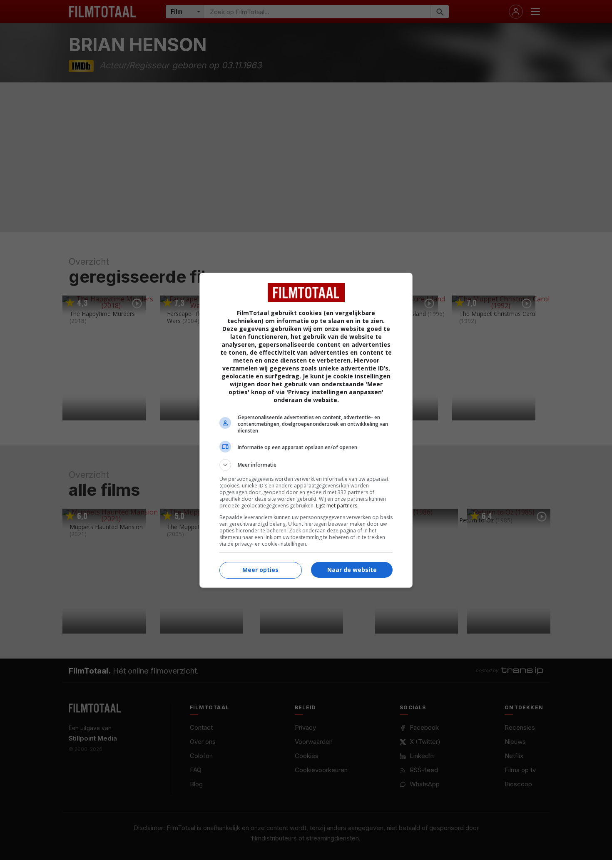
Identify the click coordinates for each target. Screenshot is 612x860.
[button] (306, 465)
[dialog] (306, 430)
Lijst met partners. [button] (337, 505)
